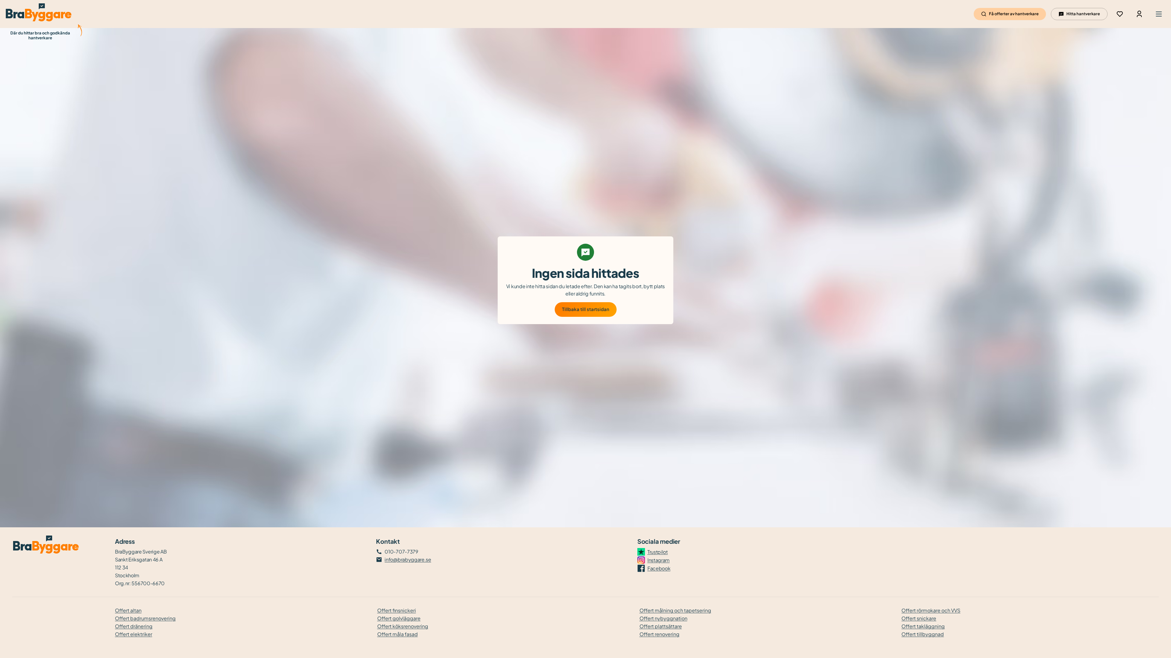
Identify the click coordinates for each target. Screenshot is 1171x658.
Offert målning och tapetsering (675, 610)
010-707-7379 (401, 551)
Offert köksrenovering (402, 626)
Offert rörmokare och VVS (930, 610)
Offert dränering (133, 626)
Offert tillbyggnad (922, 634)
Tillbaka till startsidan (585, 309)
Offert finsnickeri (396, 610)
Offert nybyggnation (663, 618)
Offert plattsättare (660, 626)
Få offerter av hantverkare (1014, 13)
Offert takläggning (923, 626)
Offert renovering (659, 634)
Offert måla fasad (397, 634)
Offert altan (128, 610)
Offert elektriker (133, 634)
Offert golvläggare (399, 618)
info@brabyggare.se (408, 559)
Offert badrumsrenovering (145, 618)
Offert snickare (918, 618)
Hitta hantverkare (1083, 13)
